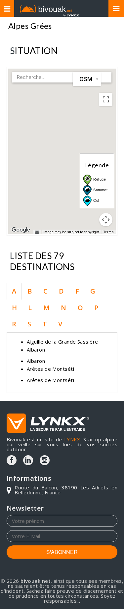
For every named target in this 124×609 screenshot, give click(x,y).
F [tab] (77, 291)
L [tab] (30, 307)
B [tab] (29, 291)
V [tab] (60, 323)
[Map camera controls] (105, 219)
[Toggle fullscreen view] (105, 99)
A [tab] (14, 291)
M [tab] (46, 307)
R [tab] (14, 323)
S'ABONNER (62, 552)
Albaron (36, 349)
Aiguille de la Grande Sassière (62, 341)
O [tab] (80, 307)
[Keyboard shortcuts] (37, 232)
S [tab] (29, 323)
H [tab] (14, 307)
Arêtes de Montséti (50, 368)
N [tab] (63, 307)
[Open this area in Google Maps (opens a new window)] (21, 230)
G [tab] (92, 291)
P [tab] (96, 307)
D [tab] (61, 291)
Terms (108, 232)
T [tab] (45, 323)
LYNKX (72, 439)
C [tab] (45, 291)
